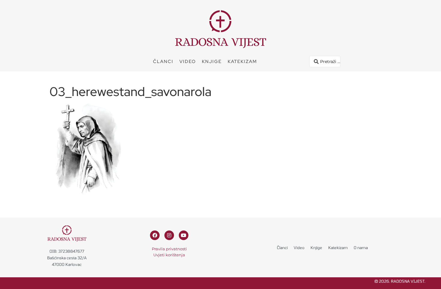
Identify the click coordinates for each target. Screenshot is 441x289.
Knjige (212, 62)
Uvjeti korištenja (169, 254)
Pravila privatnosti (169, 248)
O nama (361, 247)
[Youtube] (183, 235)
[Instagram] (169, 235)
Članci (163, 62)
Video (187, 62)
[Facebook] (155, 235)
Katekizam (242, 62)
